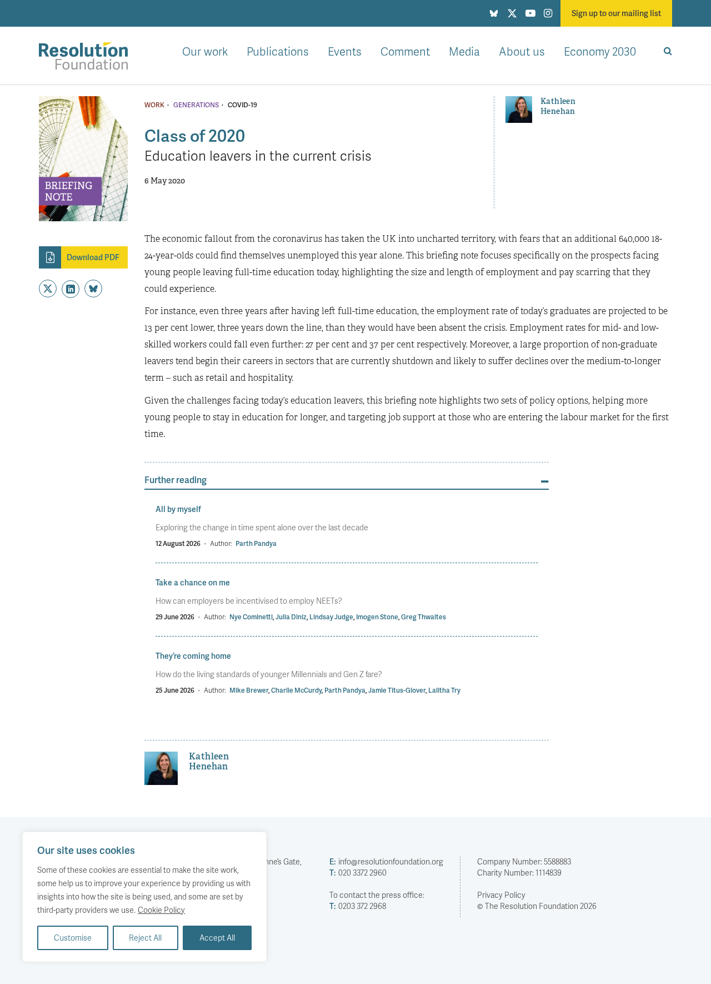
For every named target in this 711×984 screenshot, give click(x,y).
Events (345, 51)
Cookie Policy (161, 910)
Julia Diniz (291, 617)
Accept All (217, 937)
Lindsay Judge (331, 617)
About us (522, 51)
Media (464, 51)
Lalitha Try (444, 690)
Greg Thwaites (423, 617)
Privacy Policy (501, 894)
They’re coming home (193, 655)
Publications (278, 51)
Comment (405, 51)
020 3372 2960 (358, 872)
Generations (196, 105)
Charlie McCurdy (296, 690)
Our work (205, 51)
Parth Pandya (256, 543)
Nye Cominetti (251, 617)
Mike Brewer (248, 690)
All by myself (178, 509)
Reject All (145, 937)
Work (154, 105)
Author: (221, 543)
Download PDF (93, 257)
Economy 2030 (600, 51)
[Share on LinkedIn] (70, 289)
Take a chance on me (193, 582)
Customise (73, 937)
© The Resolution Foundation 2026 (537, 906)
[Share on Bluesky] (93, 288)
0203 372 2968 (357, 906)
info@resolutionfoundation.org (386, 861)
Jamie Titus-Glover (396, 690)
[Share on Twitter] (48, 288)
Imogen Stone (377, 617)
